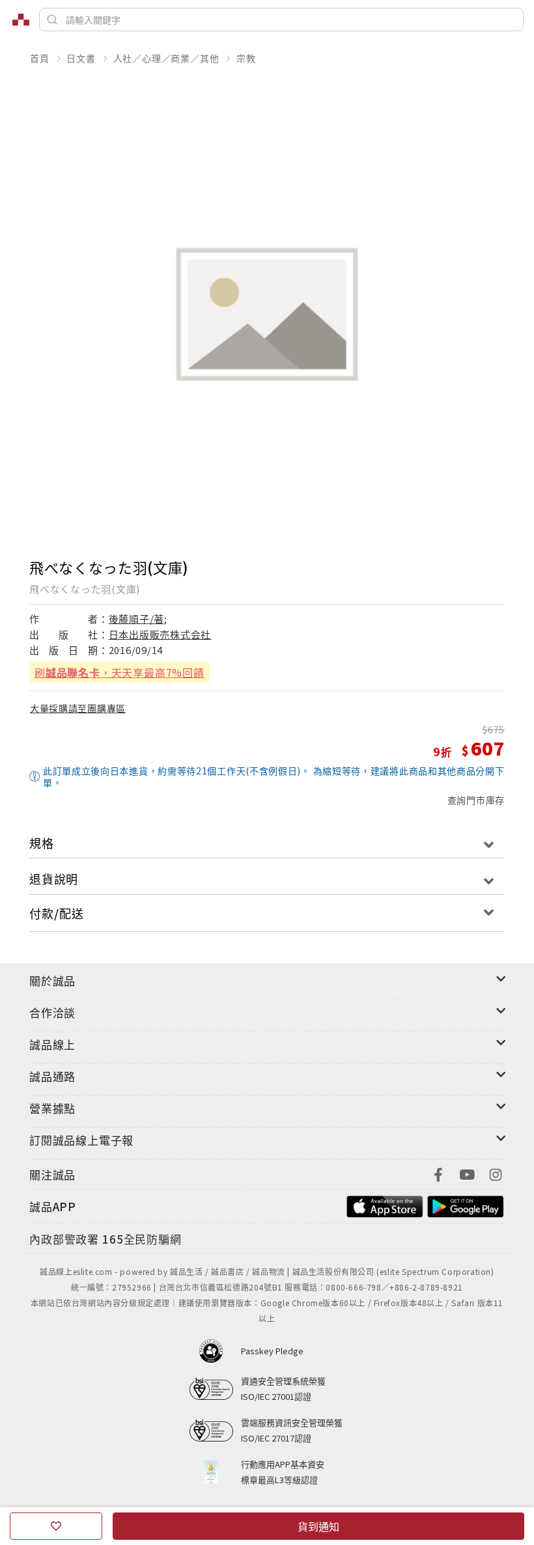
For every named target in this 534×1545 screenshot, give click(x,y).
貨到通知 (318, 1526)
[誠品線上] (20, 19)
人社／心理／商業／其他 (166, 57)
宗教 (246, 57)
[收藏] (56, 1526)
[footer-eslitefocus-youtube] (467, 1173)
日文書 (80, 57)
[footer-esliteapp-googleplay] (466, 1205)
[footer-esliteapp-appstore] (385, 1205)
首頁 (39, 57)
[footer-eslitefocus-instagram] (495, 1173)
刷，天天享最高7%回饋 (119, 672)
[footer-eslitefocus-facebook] (438, 1173)
